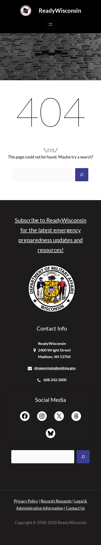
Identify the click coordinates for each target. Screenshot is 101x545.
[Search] (81, 174)
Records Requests (56, 501)
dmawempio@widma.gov (55, 368)
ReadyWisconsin (60, 10)
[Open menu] (50, 24)
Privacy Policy (26, 501)
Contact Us (75, 508)
